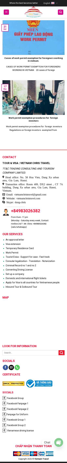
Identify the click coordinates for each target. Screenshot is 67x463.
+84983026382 (25, 210)
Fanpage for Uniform (17, 414)
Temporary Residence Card (20, 248)
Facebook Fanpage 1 (17, 403)
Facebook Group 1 (16, 419)
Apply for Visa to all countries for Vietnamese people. (33, 282)
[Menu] (6, 12)
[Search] (60, 12)
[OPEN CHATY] (58, 442)
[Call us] (17, 367)
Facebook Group (15, 398)
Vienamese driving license (20, 430)
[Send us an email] (11, 367)
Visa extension (13, 244)
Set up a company (15, 274)
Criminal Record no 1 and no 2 (21, 265)
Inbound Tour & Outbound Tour (21, 287)
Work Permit (12, 252)
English (47, 3)
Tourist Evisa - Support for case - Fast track (28, 257)
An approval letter (15, 239)
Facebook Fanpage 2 (17, 409)
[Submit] (62, 352)
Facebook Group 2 (16, 425)
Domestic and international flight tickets (26, 278)
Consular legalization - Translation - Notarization (30, 261)
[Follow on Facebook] (5, 367)
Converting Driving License (19, 269)
